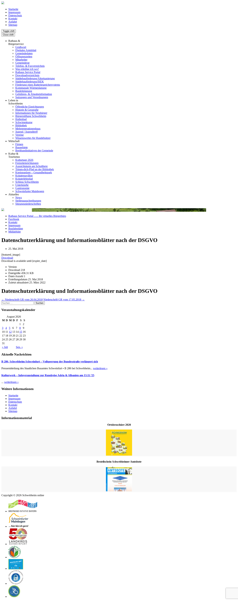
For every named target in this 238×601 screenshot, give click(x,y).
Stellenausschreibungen (28, 200)
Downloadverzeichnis (27, 75)
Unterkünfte (22, 185)
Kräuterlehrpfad (24, 178)
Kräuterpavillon (24, 175)
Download (7, 257)
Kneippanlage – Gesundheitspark (33, 172)
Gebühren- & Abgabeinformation (33, 94)
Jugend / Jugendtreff (26, 131)
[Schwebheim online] (2, 3)
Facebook (13, 219)
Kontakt (12, 18)
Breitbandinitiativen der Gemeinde (34, 150)
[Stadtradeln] (14, 596)
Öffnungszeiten (23, 56)
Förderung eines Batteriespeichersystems (37, 84)
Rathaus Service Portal (27, 72)
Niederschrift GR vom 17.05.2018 (64, 299)
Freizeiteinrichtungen (27, 163)
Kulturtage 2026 (24, 159)
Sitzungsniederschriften (28, 203)
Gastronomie (22, 188)
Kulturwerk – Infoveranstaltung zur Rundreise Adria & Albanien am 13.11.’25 (47, 375)
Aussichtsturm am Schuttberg (31, 166)
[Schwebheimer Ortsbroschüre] (119, 443)
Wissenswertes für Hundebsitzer (33, 137)
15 (20, 331)
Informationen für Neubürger (31, 112)
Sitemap (12, 24)
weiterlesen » (100, 368)
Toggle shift (8, 31)
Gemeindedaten (24, 53)
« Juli (5, 347)
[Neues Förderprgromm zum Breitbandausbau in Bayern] (22, 511)
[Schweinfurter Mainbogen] (18, 526)
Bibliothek (21, 125)
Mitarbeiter (21, 59)
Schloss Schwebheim (27, 181)
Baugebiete (21, 147)
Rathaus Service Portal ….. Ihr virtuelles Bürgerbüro (37, 215)
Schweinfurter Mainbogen (29, 191)
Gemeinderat (22, 62)
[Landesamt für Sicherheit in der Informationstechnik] (15, 583)
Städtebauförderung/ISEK (29, 81)
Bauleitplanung (23, 90)
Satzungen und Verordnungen (31, 97)
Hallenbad (21, 119)
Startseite (13, 9)
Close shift (8, 34)
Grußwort (20, 47)
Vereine (19, 134)
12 (10, 331)
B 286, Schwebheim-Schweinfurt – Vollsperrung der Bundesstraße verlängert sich (49, 361)
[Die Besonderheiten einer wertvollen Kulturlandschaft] (14, 557)
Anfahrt (12, 21)
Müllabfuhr (14, 231)
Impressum (14, 12)
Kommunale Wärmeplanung (31, 87)
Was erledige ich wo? (27, 69)
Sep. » (19, 347)
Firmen (19, 144)
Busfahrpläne (15, 228)
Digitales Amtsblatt (25, 50)
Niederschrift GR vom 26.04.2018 (22, 299)
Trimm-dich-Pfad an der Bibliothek (34, 169)
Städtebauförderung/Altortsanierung (35, 78)
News (18, 197)
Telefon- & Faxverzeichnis (30, 65)
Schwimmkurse (23, 122)
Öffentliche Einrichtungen (29, 106)
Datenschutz (15, 15)
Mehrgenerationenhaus (27, 128)
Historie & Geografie (27, 109)
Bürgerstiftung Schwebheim (30, 116)
